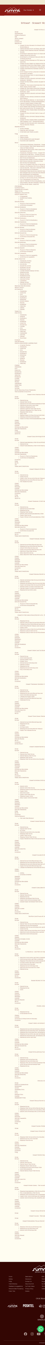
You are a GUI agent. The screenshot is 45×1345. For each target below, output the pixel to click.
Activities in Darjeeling (27, 225)
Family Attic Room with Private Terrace (32, 478)
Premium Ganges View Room (28, 631)
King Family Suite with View (28, 798)
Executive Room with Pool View (30, 967)
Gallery (11, 1279)
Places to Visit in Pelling (27, 229)
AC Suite (22, 830)
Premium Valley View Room (28, 1166)
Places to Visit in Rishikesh (28, 209)
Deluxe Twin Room (26, 895)
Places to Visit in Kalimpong (29, 235)
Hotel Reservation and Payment (30, 139)
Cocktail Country (25, 875)
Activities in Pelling (26, 231)
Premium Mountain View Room (29, 898)
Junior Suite (24, 786)
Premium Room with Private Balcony (31, 480)
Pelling (22, 303)
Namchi (22, 316)
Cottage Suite (24, 727)
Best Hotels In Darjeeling (28, 163)
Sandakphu (23, 333)
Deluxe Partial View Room (28, 756)
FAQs (10, 1281)
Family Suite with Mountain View (30, 900)
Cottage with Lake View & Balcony (30, 962)
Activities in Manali (26, 205)
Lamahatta (23, 281)
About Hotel (24, 136)
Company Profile (25, 345)
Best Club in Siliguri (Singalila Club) (31, 161)
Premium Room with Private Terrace (31, 729)
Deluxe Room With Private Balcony (31, 545)
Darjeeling (23, 291)
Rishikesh (23, 304)
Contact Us (28, 1281)
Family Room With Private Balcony (31, 549)
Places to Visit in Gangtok (28, 214)
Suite (21, 990)
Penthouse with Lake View (28, 1037)
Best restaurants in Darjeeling (29, 174)
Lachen (22, 326)
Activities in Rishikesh (27, 211)
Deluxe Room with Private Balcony (31, 722)
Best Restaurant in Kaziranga (29, 169)
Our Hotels (27, 10)
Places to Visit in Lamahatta (28, 255)
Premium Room (24, 510)
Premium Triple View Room (28, 837)
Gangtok (23, 293)
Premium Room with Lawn (28, 590)
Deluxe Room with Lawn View (29, 405)
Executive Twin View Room (28, 551)
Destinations (28, 1276)
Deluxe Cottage (24, 664)
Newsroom (28, 1279)
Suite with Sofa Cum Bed (27, 964)
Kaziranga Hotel (25, 267)
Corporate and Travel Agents (29, 132)
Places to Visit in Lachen (27, 240)
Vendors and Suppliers (27, 130)
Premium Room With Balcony (29, 1228)
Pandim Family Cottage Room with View (32, 415)
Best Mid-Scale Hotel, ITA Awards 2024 (32, 108)
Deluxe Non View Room (27, 754)
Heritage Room (24, 582)
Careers (27, 1291)
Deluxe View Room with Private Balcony (32, 924)
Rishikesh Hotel (25, 276)
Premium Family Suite (26, 796)
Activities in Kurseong (27, 246)
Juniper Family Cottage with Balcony (31, 587)
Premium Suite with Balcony (28, 1059)
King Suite (23, 413)
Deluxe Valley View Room (27, 1164)
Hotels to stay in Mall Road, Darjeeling (32, 178)
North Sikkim (24, 301)
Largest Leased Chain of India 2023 (30, 103)
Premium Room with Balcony (29, 668)
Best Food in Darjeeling (27, 158)
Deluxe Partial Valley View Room (30, 1171)
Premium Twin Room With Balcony (31, 1227)
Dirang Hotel (24, 282)
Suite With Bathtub (26, 1169)
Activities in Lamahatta (27, 257)
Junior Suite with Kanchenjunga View (32, 514)
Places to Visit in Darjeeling (29, 224)
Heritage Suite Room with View (29, 417)
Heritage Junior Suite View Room (30, 409)
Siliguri (22, 335)
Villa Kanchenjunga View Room (30, 1193)
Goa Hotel (23, 264)
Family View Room (25, 515)
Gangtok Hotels (25, 262)
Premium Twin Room (26, 1140)
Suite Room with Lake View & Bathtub (31, 959)
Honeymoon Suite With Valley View (31, 1167)
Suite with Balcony (26, 658)
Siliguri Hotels (25, 279)
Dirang (22, 309)
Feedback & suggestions (16, 1286)
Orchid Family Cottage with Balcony (31, 588)
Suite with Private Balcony (28, 695)
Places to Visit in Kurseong (28, 244)
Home (10, 1276)
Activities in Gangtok (27, 216)
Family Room (24, 477)
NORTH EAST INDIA (26, 198)
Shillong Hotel (25, 277)
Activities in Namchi (26, 251)
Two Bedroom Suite (26, 481)
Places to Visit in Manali (27, 203)
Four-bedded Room (26, 1013)
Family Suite (23, 627)
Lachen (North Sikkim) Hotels (29, 271)
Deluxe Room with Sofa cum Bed (30, 832)
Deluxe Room (24, 400)
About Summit (29, 1284)
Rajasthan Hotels (25, 284)
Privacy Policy (29, 1288)
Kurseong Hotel (25, 269)
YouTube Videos (29, 1286)
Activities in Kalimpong (27, 237)
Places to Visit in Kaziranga (28, 220)
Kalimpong (23, 296)
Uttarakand (23, 196)
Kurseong (23, 299)
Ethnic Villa (24, 661)
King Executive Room (26, 553)
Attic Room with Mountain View (30, 1064)
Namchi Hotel (24, 272)
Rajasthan (23, 338)
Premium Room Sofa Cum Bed (29, 1139)
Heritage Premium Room (27, 407)
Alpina (22, 873)
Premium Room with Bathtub (29, 925)
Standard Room (25, 700)
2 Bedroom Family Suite (27, 697)
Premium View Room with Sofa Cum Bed (32, 759)
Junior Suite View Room (27, 788)
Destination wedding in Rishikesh (30, 176)
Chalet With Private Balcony (29, 548)
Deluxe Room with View (27, 509)
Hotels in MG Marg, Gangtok (29, 184)
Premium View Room (26, 412)
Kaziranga (23, 298)
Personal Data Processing (16, 1288)
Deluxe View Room (25, 402)
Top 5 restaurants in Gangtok (29, 179)
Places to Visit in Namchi (28, 250)
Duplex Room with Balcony (28, 663)
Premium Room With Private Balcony (31, 546)
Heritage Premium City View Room (30, 410)
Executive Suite (24, 793)
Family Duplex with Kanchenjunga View (32, 517)
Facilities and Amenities (27, 141)
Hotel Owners (24, 128)
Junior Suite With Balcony (28, 1230)
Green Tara (12, 1291)
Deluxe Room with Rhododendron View (32, 404)
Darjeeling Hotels (25, 261)
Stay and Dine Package (27, 818)
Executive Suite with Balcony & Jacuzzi (32, 932)
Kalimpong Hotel (25, 266)
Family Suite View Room (27, 794)
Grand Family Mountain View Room (31, 902)
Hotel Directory (13, 1284)
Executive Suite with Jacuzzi (28, 934)
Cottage (22, 725)
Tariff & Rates (24, 137)
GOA (21, 200)
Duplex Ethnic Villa (26, 659)
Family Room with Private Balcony (31, 866)
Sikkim (22, 308)
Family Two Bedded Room (28, 730)
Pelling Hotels (24, 274)
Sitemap (42, 1342)
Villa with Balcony (26, 669)
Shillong (23, 306)
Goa (21, 294)
